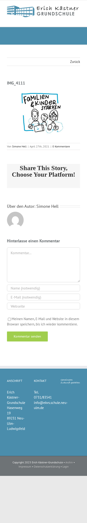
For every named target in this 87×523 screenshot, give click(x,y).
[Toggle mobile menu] (78, 19)
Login (65, 466)
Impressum (25, 466)
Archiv (69, 462)
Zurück (75, 61)
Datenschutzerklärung (47, 466)
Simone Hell (19, 146)
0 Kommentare (61, 146)
